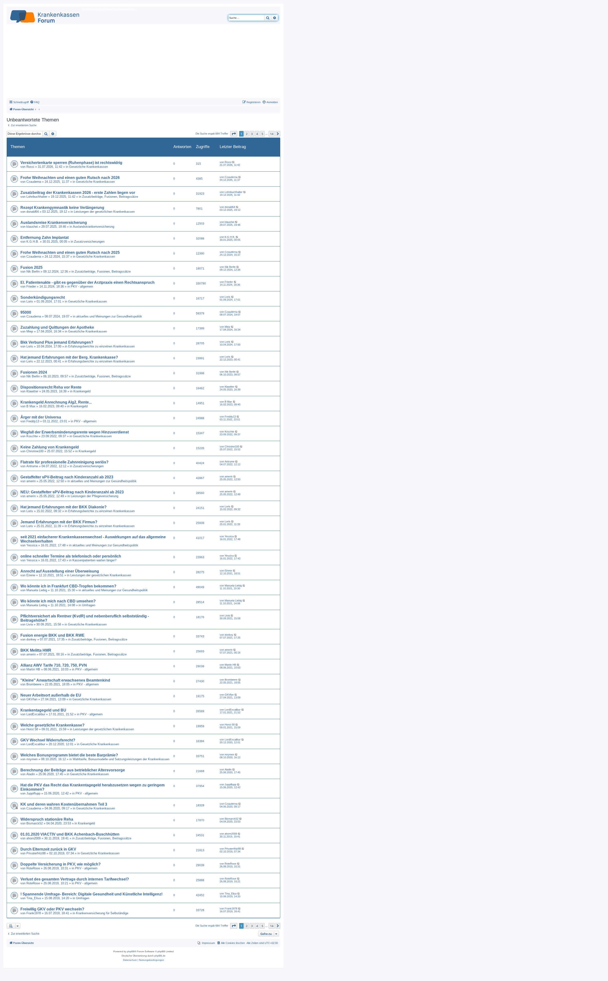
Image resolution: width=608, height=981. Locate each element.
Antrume (32, 466)
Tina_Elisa (33, 898)
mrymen (32, 759)
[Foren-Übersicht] (45, 15)
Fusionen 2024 (33, 372)
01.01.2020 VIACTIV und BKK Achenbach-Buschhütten (69, 834)
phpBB (131, 951)
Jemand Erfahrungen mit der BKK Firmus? (58, 522)
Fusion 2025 (31, 267)
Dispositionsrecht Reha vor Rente (50, 387)
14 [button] (271, 134)
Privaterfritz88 (36, 853)
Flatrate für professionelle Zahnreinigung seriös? (64, 462)
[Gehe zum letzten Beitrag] (233, 162)
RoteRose (33, 868)
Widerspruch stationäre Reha (46, 819)
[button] (233, 134)
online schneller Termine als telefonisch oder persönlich (70, 556)
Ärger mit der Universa (40, 417)
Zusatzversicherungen (89, 241)
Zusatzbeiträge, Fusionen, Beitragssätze (110, 196)
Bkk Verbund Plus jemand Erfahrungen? (56, 342)
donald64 (32, 211)
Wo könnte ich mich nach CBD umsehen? (58, 601)
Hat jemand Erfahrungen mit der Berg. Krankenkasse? (69, 357)
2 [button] (246, 134)
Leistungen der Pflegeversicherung (94, 496)
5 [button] (262, 134)
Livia (29, 624)
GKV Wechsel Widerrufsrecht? (47, 740)
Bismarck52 (34, 823)
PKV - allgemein (82, 286)
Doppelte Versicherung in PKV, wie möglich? (60, 864)
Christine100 (34, 451)
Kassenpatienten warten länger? (94, 560)
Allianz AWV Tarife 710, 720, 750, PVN (53, 665)
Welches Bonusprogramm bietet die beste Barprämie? (69, 755)
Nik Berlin (33, 271)
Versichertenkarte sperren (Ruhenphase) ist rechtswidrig (71, 163)
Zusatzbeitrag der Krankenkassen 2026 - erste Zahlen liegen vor (77, 193)
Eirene (30, 575)
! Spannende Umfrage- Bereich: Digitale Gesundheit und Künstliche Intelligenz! (91, 894)
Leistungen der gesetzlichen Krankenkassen (104, 211)
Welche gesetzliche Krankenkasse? (52, 725)
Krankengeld (81, 391)
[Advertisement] (143, 62)
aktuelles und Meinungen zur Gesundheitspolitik (109, 316)
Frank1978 (33, 913)
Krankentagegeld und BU (43, 710)
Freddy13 (32, 421)
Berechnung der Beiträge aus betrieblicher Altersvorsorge (72, 770)
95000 (25, 312)
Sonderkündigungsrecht (42, 297)
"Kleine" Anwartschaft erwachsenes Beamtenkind (65, 680)
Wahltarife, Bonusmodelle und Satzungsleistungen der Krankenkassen (121, 759)
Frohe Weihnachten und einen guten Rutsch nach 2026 (70, 178)
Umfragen (88, 605)
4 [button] (257, 134)
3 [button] (252, 134)
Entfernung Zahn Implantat (44, 238)
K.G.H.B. (32, 241)
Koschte (32, 436)
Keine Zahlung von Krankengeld (49, 447)
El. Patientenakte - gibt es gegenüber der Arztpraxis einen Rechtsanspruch (87, 282)
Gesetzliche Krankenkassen (88, 166)
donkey (31, 639)
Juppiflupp (33, 793)
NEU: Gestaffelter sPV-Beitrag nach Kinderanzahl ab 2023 (72, 492)
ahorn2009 (33, 838)
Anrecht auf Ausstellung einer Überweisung (59, 571)
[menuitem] (34, 102)
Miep (29, 331)
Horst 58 (32, 729)
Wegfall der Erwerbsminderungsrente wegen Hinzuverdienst (74, 432)
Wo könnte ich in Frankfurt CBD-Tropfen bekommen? (68, 586)
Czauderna (33, 181)
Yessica (31, 545)
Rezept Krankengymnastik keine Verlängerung (62, 208)
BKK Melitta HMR (35, 650)
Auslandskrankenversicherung (93, 226)
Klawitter (32, 391)
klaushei (32, 226)
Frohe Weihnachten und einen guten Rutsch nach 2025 (70, 252)
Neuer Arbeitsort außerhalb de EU (50, 695)
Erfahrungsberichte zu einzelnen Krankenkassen (101, 346)
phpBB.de (160, 955)
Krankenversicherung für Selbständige (102, 913)
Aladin (30, 774)
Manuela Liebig (36, 590)
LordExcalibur (35, 714)
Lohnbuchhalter (36, 196)
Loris (29, 301)
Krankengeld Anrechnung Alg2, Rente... (56, 402)
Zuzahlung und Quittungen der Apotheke (57, 327)
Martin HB (33, 669)
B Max (30, 406)
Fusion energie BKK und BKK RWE (52, 635)
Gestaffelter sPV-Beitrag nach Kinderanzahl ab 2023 (66, 477)
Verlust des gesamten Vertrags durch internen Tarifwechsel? (74, 879)
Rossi (30, 166)
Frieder (31, 286)
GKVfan (31, 699)
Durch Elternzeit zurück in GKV (48, 849)
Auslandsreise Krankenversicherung (53, 223)
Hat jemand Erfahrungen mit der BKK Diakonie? (63, 507)
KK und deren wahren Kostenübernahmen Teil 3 (63, 804)
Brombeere (33, 684)
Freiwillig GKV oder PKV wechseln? (52, 909)
